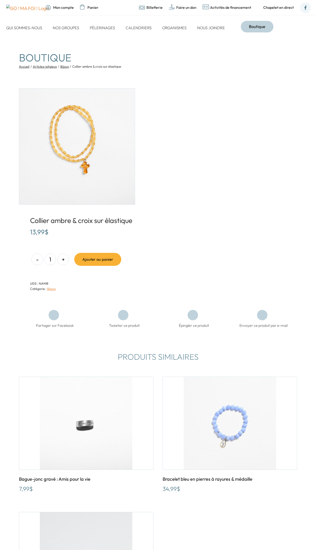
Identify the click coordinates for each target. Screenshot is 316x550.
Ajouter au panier (97, 259)
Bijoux (51, 289)
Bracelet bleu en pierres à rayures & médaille (207, 479)
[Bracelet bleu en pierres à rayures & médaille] (230, 423)
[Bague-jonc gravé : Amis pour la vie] (86, 423)
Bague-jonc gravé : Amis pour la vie (54, 479)
